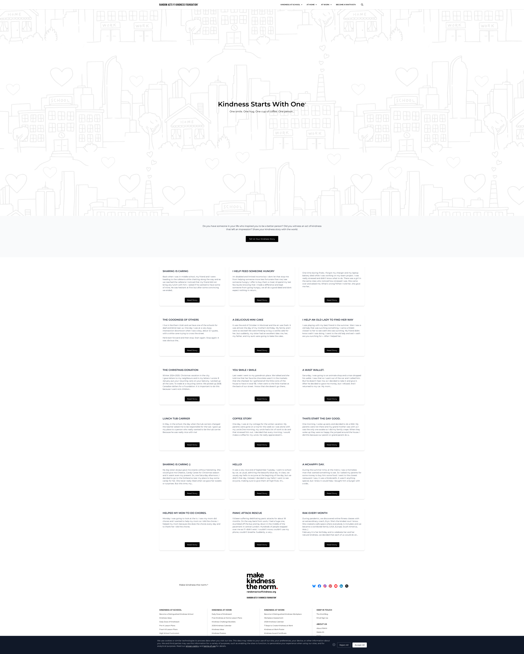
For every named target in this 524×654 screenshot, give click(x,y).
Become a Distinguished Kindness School (176, 614)
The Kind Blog (322, 614)
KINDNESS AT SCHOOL (290, 5)
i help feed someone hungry (253, 271)
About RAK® (322, 628)
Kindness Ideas (165, 618)
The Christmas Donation (180, 369)
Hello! (237, 464)
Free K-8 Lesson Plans (168, 629)
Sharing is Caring (175, 271)
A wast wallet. (313, 369)
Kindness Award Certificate (275, 633)
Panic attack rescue (247, 513)
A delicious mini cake (248, 319)
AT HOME (311, 5)
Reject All (344, 645)
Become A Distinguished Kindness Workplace (283, 614)
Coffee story (242, 418)
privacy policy (192, 646)
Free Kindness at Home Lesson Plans (227, 618)
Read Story (192, 300)
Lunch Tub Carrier (176, 418)
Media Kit (320, 632)
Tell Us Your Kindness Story (262, 239)
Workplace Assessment (273, 618)
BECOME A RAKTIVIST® (346, 5)
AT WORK (325, 5)
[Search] (362, 4)
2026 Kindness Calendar (221, 626)
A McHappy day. (313, 464)
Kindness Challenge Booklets (224, 622)
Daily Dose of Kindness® (169, 622)
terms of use (210, 646)
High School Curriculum (169, 633)
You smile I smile (244, 369)
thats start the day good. (321, 418)
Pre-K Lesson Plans (167, 626)
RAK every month (314, 513)
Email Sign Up (322, 618)
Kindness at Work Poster (274, 629)
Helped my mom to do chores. (184, 513)
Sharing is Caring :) (176, 464)
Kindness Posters (219, 633)
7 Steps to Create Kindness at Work (278, 626)
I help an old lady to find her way (327, 319)
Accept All (360, 645)
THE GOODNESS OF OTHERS (181, 319)
